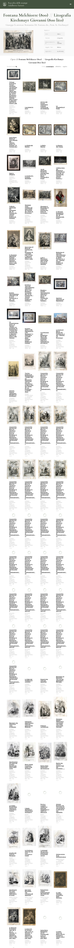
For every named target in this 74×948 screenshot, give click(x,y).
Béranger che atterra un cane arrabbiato (13, 775)
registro (65, 66)
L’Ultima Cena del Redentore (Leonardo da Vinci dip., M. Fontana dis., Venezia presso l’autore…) (60, 173)
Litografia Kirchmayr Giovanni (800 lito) (40, 18)
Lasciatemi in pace (29, 108)
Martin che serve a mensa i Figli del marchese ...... (60, 816)
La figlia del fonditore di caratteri (28, 731)
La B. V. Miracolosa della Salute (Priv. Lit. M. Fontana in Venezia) (44, 261)
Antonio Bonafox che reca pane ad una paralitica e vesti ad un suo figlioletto (60, 858)
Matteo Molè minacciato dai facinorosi (44, 818)
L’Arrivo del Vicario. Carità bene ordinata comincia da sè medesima (44, 105)
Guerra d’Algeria (12, 174)
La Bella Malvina (43, 146)
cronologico (50, 66)
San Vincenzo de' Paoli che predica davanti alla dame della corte (13, 816)
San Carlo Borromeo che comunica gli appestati (29, 943)
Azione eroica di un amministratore (60, 906)
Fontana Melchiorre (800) (25, 15)
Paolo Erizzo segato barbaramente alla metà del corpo (44, 943)
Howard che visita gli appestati (44, 731)
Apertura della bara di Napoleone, (60, 300)
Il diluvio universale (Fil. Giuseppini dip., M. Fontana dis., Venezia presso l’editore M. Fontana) (13, 212)
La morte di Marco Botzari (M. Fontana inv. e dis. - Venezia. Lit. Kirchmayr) (60, 334)
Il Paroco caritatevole (44, 777)
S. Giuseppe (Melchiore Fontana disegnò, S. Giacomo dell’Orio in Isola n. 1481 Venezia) (13, 259)
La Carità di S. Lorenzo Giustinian (29, 177)
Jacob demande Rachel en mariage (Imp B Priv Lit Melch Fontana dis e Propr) (44, 174)
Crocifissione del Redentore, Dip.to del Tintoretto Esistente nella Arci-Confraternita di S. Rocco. (44, 338)
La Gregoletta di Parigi (60, 107)
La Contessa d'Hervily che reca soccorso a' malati (29, 903)
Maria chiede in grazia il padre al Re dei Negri (29, 817)
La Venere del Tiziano (59, 146)
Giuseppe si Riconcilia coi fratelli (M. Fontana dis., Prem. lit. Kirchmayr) (44, 210)
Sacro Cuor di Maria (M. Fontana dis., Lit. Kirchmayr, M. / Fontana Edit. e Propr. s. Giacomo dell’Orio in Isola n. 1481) (29, 253)
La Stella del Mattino (29, 146)
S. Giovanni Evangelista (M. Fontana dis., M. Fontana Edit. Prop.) (60, 215)
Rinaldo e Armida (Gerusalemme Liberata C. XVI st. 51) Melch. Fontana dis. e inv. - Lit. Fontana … (44, 296)
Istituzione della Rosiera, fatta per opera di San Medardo (29, 775)
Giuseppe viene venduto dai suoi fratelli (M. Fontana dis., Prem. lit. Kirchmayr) (29, 209)
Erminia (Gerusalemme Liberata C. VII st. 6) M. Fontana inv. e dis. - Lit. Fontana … (13, 297)
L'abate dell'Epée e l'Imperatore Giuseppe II (29, 860)
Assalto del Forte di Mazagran (12, 905)
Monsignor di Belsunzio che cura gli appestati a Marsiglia (60, 730)
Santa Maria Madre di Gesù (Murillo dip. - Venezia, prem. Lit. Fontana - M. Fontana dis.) (13, 142)
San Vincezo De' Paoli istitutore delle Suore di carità (13, 943)
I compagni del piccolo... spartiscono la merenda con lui (44, 903)
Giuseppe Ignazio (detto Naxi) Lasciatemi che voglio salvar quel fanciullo (60, 773)
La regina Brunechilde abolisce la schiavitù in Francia (13, 859)
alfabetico (58, 66)
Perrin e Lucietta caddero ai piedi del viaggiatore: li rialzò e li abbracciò (44, 858)
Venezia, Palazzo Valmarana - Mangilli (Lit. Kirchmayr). (13, 393)
